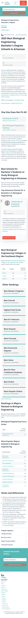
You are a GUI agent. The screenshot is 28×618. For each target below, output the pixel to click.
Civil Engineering (6, 463)
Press (2, 583)
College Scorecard (8, 519)
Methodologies (4, 590)
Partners (3, 594)
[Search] (15, 3)
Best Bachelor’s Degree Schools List (12, 103)
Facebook (4, 599)
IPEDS (12, 505)
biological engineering (7, 72)
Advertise (3, 592)
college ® (7, 3)
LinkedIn (4, 601)
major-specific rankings (14, 140)
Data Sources (4, 589)
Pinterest (4, 598)
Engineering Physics (7, 482)
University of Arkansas (16, 202)
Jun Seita (4, 523)
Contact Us (3, 585)
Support (3, 587)
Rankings (4, 27)
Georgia (4, 276)
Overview (3, 26)
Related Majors (5, 30)
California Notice (5, 607)
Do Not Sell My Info (6, 609)
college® (4, 579)
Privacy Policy (5, 605)
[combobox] (15, 3)
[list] (14, 27)
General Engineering (7, 479)
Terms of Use (4, 603)
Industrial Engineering (8, 473)
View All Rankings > (6, 399)
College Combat (9, 153)
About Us (3, 581)
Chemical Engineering (8, 466)
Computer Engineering (8, 476)
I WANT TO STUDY (7, 557)
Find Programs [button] (23, 3)
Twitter (3, 596)
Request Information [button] (9, 238)
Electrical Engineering (7, 460)
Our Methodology (19, 100)
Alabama (4, 278)
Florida (4, 273)
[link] (14, 27)
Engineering (9, 416)
